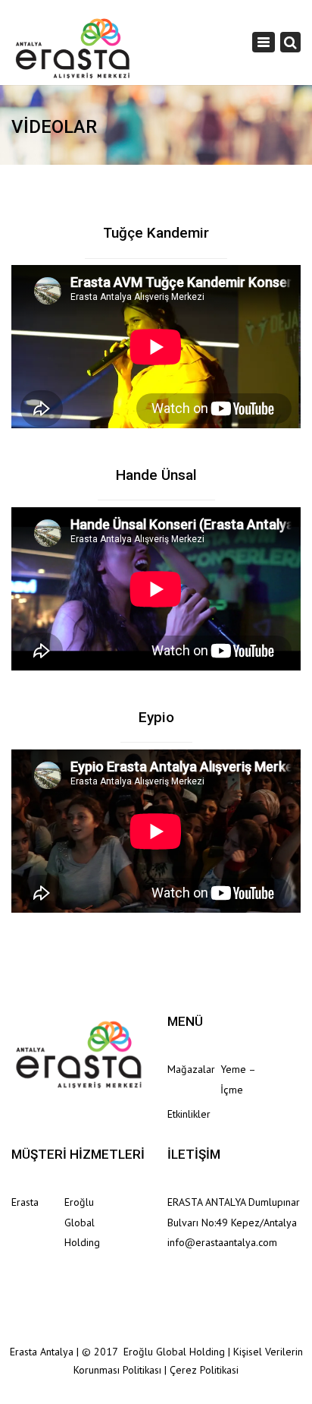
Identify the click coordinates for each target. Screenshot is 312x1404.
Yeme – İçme (237, 1079)
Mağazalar (191, 1069)
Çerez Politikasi (204, 1370)
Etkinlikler (189, 1114)
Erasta (25, 1202)
